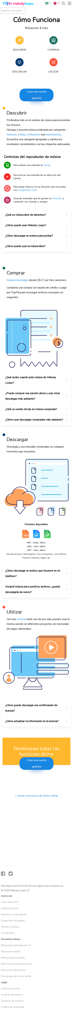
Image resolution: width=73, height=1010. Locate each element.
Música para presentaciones (16, 963)
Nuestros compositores (14, 914)
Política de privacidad (12, 1007)
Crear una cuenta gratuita (36, 95)
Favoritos (57, 198)
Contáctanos (8, 933)
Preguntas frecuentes (13, 920)
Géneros (12, 134)
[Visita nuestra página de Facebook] (3, 873)
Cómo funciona (9, 902)
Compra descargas (17, 280)
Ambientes (33, 134)
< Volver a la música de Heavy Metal (36, 796)
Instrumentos (53, 134)
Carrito (46, 165)
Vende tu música (10, 926)
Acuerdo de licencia (12, 994)
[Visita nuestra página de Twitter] (10, 873)
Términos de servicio (12, 1000)
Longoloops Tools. (28, 190)
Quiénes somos (9, 908)
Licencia (21, 619)
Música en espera (10, 951)
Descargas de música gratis (16, 976)
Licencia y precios (10, 988)
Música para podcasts (13, 957)
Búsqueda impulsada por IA (16, 945)
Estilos (22, 134)
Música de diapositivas (13, 970)
